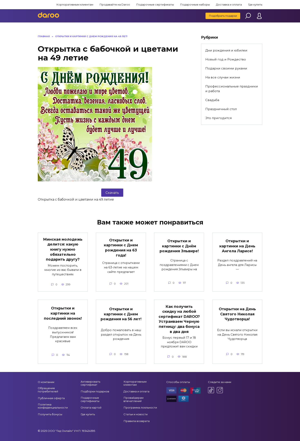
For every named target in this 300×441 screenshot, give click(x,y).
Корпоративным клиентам (74, 4)
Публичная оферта (51, 398)
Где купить (255, 4)
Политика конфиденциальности (53, 406)
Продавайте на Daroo (114, 4)
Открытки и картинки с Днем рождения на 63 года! (121, 247)
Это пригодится (218, 118)
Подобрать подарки (223, 15)
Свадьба (212, 100)
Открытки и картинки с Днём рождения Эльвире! (179, 246)
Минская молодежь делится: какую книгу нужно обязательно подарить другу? (62, 249)
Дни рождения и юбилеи (226, 50)
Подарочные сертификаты (155, 4)
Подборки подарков (95, 391)
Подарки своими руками (226, 68)
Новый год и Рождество (225, 59)
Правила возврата (136, 421)
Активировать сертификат (90, 383)
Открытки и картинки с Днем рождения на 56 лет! (121, 314)
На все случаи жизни (222, 77)
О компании (46, 382)
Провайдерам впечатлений (133, 399)
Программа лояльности (140, 407)
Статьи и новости (135, 414)
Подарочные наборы (195, 4)
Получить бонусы (50, 414)
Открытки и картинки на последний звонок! (63, 313)
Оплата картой (91, 407)
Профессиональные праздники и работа (231, 88)
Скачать (112, 193)
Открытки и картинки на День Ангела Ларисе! (237, 246)
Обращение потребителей (48, 389)
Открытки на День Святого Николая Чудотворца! (237, 314)
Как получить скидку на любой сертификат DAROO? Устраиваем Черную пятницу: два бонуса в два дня (179, 319)
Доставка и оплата (229, 4)
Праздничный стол (221, 109)
